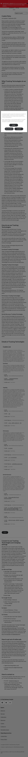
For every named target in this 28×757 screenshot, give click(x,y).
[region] (14, 121)
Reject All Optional (9, 128)
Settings (13, 125)
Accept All (19, 128)
